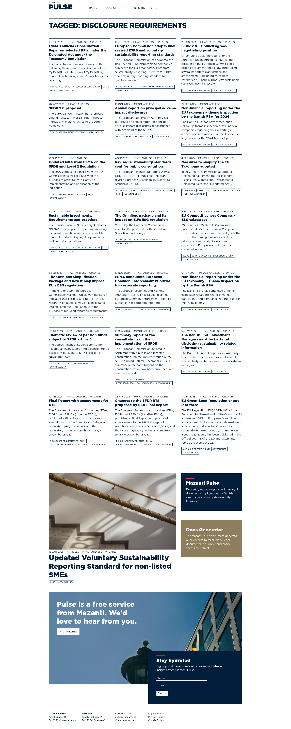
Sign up (162, 693)
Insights (139, 8)
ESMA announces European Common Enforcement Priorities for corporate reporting (142, 281)
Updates (91, 8)
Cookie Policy (156, 720)
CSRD (67, 87)
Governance (219, 449)
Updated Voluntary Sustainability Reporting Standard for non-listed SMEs (110, 566)
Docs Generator (116, 8)
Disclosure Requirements (86, 87)
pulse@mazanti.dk (125, 717)
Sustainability (65, 90)
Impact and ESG (77, 42)
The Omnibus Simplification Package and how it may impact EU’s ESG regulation (76, 281)
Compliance (56, 87)
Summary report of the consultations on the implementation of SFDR (136, 339)
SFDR (52, 90)
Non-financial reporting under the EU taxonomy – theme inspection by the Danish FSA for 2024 (210, 112)
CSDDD (119, 240)
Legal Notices (156, 713)
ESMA (83, 194)
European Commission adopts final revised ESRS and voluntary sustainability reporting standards (145, 50)
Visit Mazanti (68, 631)
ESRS (104, 87)
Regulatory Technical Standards (135, 383)
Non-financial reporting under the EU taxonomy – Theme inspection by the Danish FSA (210, 281)
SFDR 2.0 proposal (65, 108)
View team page (124, 720)
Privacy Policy (156, 717)
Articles (73, 552)
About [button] (154, 8)
